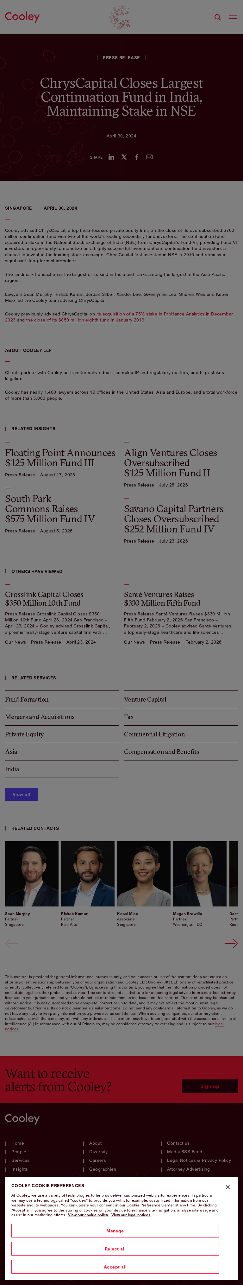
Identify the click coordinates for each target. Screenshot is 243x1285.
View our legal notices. (131, 1214)
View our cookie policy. (88, 1214)
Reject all (115, 1248)
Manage (115, 1230)
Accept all (115, 1266)
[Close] (228, 1187)
